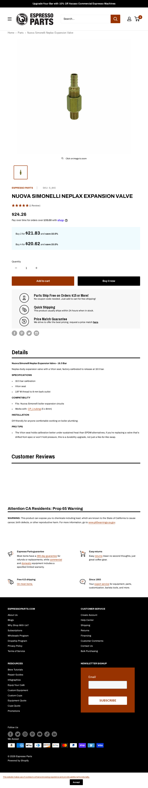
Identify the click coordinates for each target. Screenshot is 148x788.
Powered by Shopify (18, 760)
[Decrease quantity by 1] (16, 268)
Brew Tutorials (15, 669)
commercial (56, 559)
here (95, 322)
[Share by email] (36, 333)
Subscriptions (15, 630)
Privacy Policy (15, 646)
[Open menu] (10, 18)
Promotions (14, 711)
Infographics (14, 680)
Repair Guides (15, 674)
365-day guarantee (47, 556)
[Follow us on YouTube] (39, 734)
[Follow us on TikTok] (47, 734)
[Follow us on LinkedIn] (54, 734)
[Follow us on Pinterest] (32, 734)
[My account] (129, 19)
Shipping (85, 625)
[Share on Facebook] (14, 333)
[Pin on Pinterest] (21, 333)
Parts (21, 32)
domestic (26, 563)
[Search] (115, 19)
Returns (85, 630)
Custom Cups (15, 695)
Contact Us (87, 646)
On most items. (25, 584)
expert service (101, 584)
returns (98, 556)
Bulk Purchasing (89, 651)
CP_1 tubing (34, 409)
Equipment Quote (17, 700)
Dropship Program (17, 641)
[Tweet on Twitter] (29, 333)
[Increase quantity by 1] (36, 268)
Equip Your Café (16, 685)
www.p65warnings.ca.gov (101, 522)
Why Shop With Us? (18, 625)
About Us (13, 615)
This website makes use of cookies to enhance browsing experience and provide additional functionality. (46, 777)
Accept (76, 782)
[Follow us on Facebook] (10, 734)
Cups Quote (14, 705)
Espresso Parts (22, 187)
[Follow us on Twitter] (17, 734)
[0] (137, 19)
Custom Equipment (18, 690)
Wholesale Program (18, 635)
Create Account (89, 615)
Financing (86, 635)
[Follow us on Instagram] (25, 734)
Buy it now (109, 281)
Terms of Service (16, 651)
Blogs (11, 620)
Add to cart (43, 281)
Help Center (87, 620)
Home (11, 32)
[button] (76, 205)
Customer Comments (92, 641)
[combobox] (86, 19)
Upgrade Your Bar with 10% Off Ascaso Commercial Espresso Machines (74, 3)
